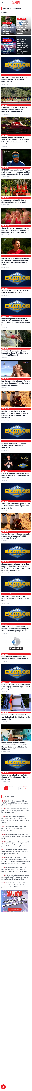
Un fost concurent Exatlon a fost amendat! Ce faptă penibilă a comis (14, 658)
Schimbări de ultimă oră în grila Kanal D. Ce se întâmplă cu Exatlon (15, 291)
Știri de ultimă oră (7, 316)
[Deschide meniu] (2, 2)
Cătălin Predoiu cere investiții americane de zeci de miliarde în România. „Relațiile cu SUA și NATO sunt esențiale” (15, 885)
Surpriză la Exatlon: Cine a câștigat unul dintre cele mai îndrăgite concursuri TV (14, 79)
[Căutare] (29, 2)
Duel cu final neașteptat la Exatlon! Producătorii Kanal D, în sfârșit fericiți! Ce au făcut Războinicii (15, 353)
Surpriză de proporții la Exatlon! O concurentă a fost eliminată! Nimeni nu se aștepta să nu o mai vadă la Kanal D (15, 322)
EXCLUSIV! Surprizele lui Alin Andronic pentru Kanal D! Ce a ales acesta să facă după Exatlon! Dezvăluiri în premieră (15, 172)
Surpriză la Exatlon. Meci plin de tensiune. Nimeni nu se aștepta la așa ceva (15, 598)
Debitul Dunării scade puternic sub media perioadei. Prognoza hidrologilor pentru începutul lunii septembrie (15, 877)
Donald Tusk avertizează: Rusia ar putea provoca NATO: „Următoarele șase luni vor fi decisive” (15, 811)
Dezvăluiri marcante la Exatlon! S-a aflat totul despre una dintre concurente (14, 445)
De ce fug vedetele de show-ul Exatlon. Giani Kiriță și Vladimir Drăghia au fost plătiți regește (15, 687)
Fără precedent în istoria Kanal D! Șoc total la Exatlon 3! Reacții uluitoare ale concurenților (15, 717)
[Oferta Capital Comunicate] (16, 901)
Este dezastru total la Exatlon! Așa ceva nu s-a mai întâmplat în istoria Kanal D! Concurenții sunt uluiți (15, 383)
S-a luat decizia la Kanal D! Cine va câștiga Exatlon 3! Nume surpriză (13, 201)
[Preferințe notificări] (3, 1086)
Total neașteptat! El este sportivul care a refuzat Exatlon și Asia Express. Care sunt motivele (15, 506)
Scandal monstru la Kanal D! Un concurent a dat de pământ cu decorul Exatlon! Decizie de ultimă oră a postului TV (15, 414)
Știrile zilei (8, 797)
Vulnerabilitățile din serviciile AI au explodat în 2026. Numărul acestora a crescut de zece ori (14, 828)
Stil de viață (5, 75)
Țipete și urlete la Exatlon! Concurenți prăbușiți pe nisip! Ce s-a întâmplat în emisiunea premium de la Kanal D (15, 230)
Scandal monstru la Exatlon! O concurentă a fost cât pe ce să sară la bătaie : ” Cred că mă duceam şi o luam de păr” (15, 141)
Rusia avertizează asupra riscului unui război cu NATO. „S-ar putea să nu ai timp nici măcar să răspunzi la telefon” (15, 869)
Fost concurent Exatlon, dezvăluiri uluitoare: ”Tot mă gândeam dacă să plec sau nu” (14, 777)
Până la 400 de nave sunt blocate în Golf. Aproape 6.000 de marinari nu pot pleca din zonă (15, 803)
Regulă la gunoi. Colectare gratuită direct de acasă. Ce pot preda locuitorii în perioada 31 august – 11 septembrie (15, 844)
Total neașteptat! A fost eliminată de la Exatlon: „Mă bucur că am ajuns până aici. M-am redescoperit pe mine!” (15, 628)
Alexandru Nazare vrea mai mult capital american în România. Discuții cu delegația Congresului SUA (14, 852)
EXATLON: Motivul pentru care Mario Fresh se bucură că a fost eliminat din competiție (15, 476)
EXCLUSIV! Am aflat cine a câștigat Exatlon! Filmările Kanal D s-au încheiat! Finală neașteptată (14, 109)
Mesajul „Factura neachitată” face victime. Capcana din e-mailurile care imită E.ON (15, 836)
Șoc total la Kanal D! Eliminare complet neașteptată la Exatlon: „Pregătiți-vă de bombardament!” (15, 536)
